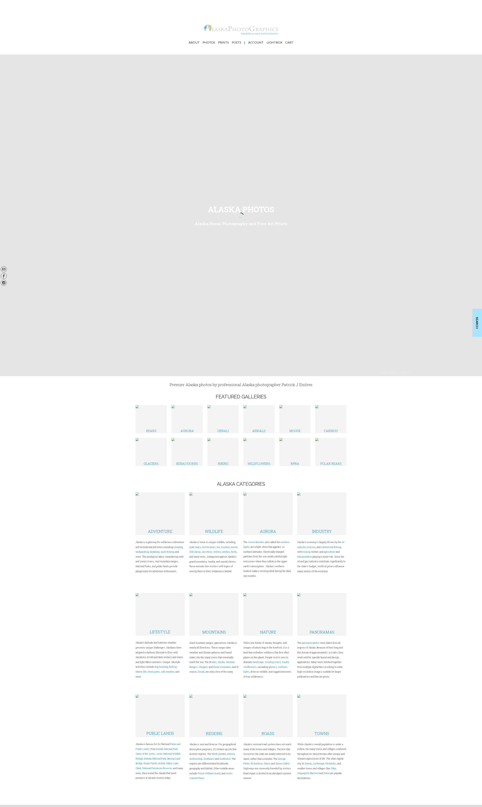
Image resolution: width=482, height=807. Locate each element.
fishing (173, 666)
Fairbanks (331, 763)
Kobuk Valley (165, 763)
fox (218, 546)
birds (234, 551)
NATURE (268, 632)
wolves (217, 551)
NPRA (295, 464)
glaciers (273, 666)
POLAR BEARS (331, 464)
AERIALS (258, 431)
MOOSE (294, 431)
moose (234, 546)
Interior (231, 753)
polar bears (195, 546)
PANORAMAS (322, 632)
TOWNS (322, 733)
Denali (201, 671)
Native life (141, 671)
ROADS (268, 733)
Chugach (203, 666)
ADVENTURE (160, 531)
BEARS (151, 431)
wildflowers (249, 666)
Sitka (333, 768)
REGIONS (214, 733)
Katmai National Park (155, 758)
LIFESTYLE (160, 631)
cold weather (167, 671)
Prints (223, 42)
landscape (258, 662)
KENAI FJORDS (187, 464)
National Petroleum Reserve (157, 768)
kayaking (154, 551)
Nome (326, 773)
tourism (311, 546)
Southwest (225, 758)
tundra (285, 662)
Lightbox (274, 42)
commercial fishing (331, 546)
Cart (289, 42)
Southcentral (195, 758)
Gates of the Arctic (145, 753)
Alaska (221, 662)
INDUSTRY (322, 531)
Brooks (212, 662)
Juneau (308, 763)
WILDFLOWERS (259, 464)
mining (306, 551)
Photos (209, 42)
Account (256, 42)
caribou (226, 551)
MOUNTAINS (214, 632)
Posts (236, 42)
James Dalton (282, 763)
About (194, 42)
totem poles (154, 671)
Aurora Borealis (256, 542)
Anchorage (318, 763)
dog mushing (161, 666)
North (215, 753)
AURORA (187, 431)
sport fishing (167, 551)
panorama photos (311, 642)
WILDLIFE (214, 531)
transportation (304, 556)
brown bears (209, 546)
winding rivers (273, 662)
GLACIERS (151, 464)
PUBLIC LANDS (160, 733)
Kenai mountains (222, 666)
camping (178, 546)
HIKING (223, 464)
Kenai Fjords (150, 763)
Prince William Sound (209, 773)
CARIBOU (331, 431)
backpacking (142, 551)
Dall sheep (195, 551)
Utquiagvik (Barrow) (308, 773)
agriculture (329, 551)
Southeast (209, 758)
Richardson (257, 763)
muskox (225, 546)
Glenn (267, 763)
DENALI (223, 431)
